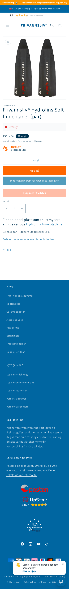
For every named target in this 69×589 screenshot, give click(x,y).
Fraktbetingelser (16, 343)
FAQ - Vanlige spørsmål (19, 295)
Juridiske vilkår (15, 320)
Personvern (13, 328)
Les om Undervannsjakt (20, 382)
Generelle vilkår (15, 352)
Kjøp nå (34, 170)
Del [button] (9, 250)
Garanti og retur (15, 311)
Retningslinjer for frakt (35, 582)
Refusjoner (12, 335)
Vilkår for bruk (13, 582)
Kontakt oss (13, 303)
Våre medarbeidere (17, 406)
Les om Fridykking (17, 374)
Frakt (20, 141)
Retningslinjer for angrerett (28, 576)
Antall (6, 201)
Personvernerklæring (55, 576)
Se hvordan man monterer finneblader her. (29, 239)
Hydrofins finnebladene (44, 224)
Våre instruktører (16, 398)
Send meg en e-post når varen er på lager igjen (34, 180)
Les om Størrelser (16, 390)
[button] (34, 15)
